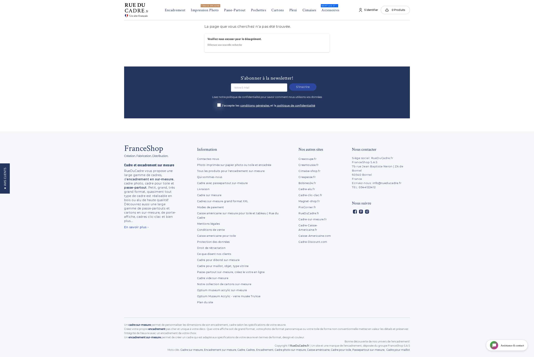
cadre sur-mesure (139, 324)
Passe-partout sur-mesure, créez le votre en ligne (231, 272)
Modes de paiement (210, 207)
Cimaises (309, 10)
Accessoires (330, 8)
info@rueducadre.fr (387, 183)
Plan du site (205, 302)
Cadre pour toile (341, 349)
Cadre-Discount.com (312, 241)
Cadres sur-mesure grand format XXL (222, 201)
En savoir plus (135, 227)
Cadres (250, 349)
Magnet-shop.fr (309, 201)
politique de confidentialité (296, 105)
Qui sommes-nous (209, 177)
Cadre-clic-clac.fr (310, 195)
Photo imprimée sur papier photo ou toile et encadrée (234, 165)
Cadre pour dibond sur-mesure (218, 260)
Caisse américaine (318, 349)
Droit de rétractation (211, 247)
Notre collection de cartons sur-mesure (224, 284)
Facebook (355, 212)
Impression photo (205, 8)
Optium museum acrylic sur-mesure (222, 290)
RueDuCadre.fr (308, 213)
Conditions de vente (211, 229)
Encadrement (175, 10)
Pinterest (361, 212)
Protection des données (213, 241)
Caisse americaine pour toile (216, 235)
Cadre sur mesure (209, 195)
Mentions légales (208, 223)
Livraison (203, 189)
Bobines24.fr (307, 183)
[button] (5, 178)
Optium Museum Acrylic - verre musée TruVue (229, 296)
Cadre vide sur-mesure (212, 278)
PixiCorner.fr (307, 207)
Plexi (293, 10)
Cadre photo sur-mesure (290, 349)
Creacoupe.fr (307, 158)
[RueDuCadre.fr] (136, 9)
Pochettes (258, 10)
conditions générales (255, 105)
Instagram (367, 212)
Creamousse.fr (308, 165)
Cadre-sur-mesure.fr (312, 219)
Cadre (241, 349)
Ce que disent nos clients (214, 254)
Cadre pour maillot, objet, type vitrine (223, 266)
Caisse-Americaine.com (314, 235)
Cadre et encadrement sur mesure (149, 165)
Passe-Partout (235, 10)
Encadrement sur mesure (220, 349)
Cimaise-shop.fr (309, 171)
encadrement (156, 329)
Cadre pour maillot (398, 349)
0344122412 (367, 187)
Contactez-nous (208, 158)
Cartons (277, 10)
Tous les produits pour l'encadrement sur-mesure (231, 171)
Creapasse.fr (307, 177)
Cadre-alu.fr (306, 189)
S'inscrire (303, 87)
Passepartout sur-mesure (368, 349)
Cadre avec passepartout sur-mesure (222, 183)
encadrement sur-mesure (144, 337)
